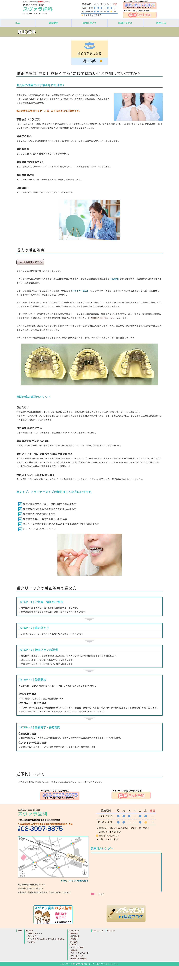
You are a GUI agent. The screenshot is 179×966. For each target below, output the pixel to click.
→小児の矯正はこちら (30, 262)
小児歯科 (74, 944)
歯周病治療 (75, 936)
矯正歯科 (74, 942)
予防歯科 (74, 939)
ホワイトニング (76, 956)
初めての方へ (32, 936)
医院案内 (53, 23)
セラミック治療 (76, 947)
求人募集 (31, 942)
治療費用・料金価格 (78, 959)
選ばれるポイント (34, 933)
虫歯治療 (74, 933)
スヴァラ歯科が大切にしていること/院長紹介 (46, 939)
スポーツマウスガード (79, 953)
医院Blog (161, 23)
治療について (89, 23)
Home (17, 23)
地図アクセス (125, 23)
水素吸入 (74, 950)
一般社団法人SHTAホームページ (103, 318)
